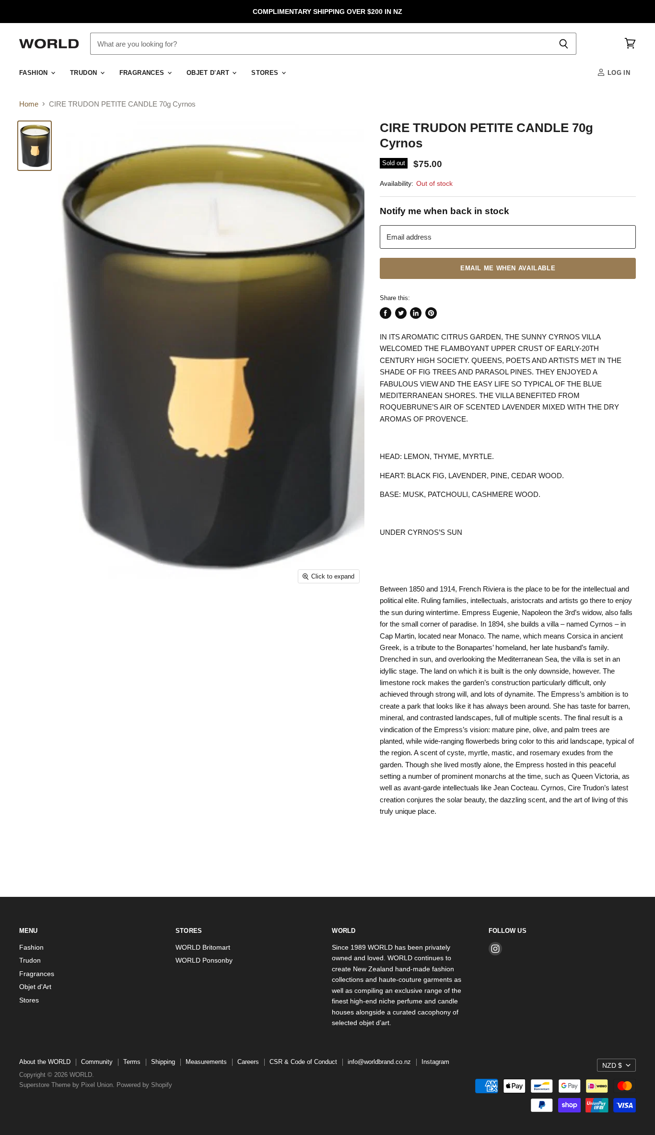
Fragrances (142, 73)
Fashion (34, 73)
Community (97, 1061)
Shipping (163, 1061)
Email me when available (507, 268)
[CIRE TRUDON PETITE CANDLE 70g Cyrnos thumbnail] (34, 145)
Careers (248, 1061)
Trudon (84, 73)
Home (28, 104)
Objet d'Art (209, 73)
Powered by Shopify (144, 1084)
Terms (131, 1061)
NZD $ (612, 1065)
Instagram (435, 1061)
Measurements (206, 1061)
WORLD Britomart (202, 947)
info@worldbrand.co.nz (379, 1061)
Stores (266, 73)
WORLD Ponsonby (204, 960)
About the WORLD (44, 1061)
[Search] (563, 44)
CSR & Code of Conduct (303, 1061)
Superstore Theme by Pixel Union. (67, 1084)
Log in (617, 73)
